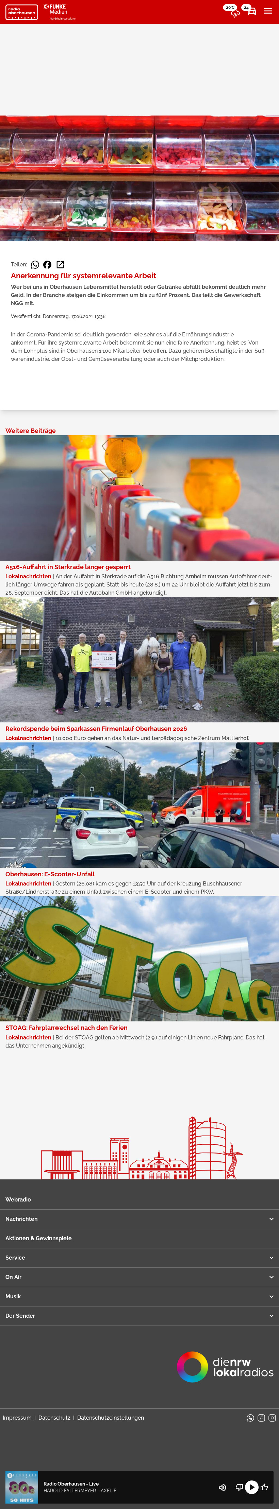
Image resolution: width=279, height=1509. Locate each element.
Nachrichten (21, 1219)
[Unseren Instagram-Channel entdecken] (272, 1418)
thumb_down (239, 1487)
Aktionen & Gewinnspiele (38, 1238)
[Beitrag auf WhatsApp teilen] (35, 265)
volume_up (222, 1487)
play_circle (252, 1487)
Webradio (18, 1199)
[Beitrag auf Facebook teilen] (47, 265)
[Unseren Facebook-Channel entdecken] (261, 1418)
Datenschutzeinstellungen (110, 1418)
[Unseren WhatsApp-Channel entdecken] (250, 1418)
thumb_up (264, 1487)
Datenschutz (54, 1418)
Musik (13, 1296)
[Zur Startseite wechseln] (21, 12)
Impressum (17, 1418)
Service (15, 1257)
